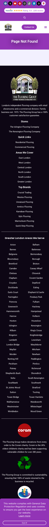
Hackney (36, 306)
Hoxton (13, 321)
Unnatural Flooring (24, 202)
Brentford (13, 263)
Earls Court (13, 292)
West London (24, 162)
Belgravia (13, 254)
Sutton (13, 392)
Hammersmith (12, 311)
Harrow (13, 316)
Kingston (13, 335)
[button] (46, 27)
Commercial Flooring (24, 147)
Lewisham (36, 340)
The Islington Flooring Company (24, 127)
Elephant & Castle (36, 292)
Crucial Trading (24, 192)
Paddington (36, 359)
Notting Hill (13, 359)
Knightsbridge (36, 335)
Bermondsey (36, 254)
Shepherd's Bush (13, 373)
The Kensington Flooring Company (24, 131)
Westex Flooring (24, 197)
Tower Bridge (13, 397)
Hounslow (36, 321)
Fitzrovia (13, 302)
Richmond (36, 368)
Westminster (13, 406)
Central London (24, 167)
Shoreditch (36, 373)
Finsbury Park (36, 297)
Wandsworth (36, 402)
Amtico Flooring (24, 206)
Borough (36, 259)
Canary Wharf (36, 268)
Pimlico (36, 364)
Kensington (36, 325)
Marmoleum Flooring (24, 221)
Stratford (36, 387)
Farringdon (13, 297)
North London (24, 172)
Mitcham (36, 349)
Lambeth (13, 340)
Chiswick (36, 273)
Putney (13, 368)
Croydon (13, 283)
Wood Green (36, 411)
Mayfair (13, 349)
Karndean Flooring (24, 211)
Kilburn (13, 330)
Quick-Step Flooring (24, 226)
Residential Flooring (25, 142)
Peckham (13, 364)
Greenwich (13, 306)
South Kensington (36, 378)
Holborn (36, 316)
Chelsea (13, 273)
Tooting (36, 392)
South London (24, 177)
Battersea (36, 249)
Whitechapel (36, 406)
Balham (36, 244)
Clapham (13, 278)
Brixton (36, 263)
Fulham (36, 302)
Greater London (25, 181)
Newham (36, 354)
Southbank (13, 383)
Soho (13, 378)
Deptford (36, 283)
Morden (13, 354)
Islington (13, 325)
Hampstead (36, 311)
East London (24, 158)
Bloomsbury (12, 259)
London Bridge (12, 344)
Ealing (36, 287)
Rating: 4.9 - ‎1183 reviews (33, 11)
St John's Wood (13, 387)
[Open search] (24, 17)
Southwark (36, 383)
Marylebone (36, 344)
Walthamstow (13, 402)
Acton (13, 244)
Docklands (13, 287)
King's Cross (36, 330)
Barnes (13, 249)
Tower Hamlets (36, 397)
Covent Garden (36, 278)
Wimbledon (13, 411)
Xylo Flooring (24, 216)
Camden (13, 268)
